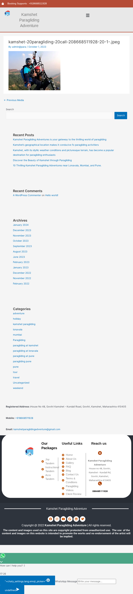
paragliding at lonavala (25, 350)
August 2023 (20, 251)
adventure (18, 313)
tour (15, 372)
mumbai (17, 334)
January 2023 (21, 267)
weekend (18, 388)
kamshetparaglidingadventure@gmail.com (37, 429)
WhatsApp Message (66, 581)
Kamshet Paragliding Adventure (29, 20)
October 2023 (21, 240)
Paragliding (19, 340)
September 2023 (22, 246)
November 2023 (22, 235)
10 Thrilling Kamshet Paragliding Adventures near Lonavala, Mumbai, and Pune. (57, 165)
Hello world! (51, 195)
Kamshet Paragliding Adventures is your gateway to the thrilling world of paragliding (59, 139)
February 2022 (21, 283)
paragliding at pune (23, 356)
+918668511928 (24, 418)
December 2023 (22, 230)
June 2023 (19, 257)
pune (16, 366)
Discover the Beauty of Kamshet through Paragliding (42, 160)
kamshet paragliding (24, 324)
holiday (17, 318)
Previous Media (14, 100)
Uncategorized (21, 382)
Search (10, 109)
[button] (88, 15)
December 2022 (22, 272)
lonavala (17, 329)
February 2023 (21, 262)
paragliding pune (22, 361)
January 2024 (21, 224)
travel (16, 377)
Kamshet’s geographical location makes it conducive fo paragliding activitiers (56, 144)
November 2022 (22, 278)
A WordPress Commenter (27, 195)
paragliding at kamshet (25, 345)
